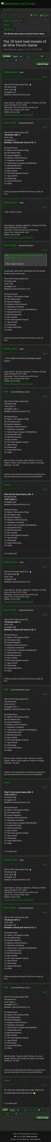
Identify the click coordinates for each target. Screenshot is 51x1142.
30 (11, 60)
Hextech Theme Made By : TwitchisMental (25, 1139)
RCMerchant (10, 72)
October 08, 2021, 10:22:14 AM (14, 207)
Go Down (6, 56)
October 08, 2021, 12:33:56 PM (14, 249)
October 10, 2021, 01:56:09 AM (14, 864)
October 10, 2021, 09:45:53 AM (14, 991)
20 (37, 56)
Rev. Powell (10, 122)
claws (7, 484)
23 (4, 60)
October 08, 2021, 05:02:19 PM (14, 396)
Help (14, 1134)
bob (6, 391)
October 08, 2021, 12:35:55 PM (14, 353)
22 (47, 56)
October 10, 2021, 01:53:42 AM (14, 787)
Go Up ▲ (35, 1134)
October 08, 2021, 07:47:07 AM (14, 127)
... (28, 56)
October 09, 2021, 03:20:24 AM (14, 489)
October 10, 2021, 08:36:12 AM (14, 912)
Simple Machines (32, 1136)
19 (32, 56)
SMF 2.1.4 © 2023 (20, 1136)
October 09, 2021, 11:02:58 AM (14, 566)
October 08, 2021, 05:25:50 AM (14, 76)
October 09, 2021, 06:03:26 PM (14, 694)
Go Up (5, 1110)
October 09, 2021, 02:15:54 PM (14, 614)
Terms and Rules (24, 1134)
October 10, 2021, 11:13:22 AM (14, 1085)
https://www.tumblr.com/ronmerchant (18, 114)
